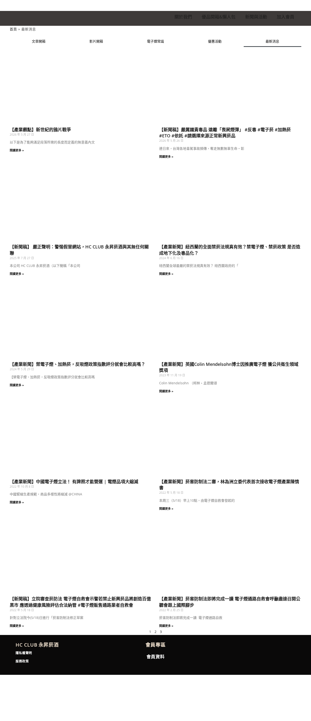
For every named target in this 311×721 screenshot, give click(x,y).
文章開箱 (38, 41)
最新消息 (272, 41)
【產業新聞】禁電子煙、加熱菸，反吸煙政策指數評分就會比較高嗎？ (77, 364)
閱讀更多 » (17, 150)
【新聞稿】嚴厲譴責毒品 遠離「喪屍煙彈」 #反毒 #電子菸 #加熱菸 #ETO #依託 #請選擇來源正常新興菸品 (225, 133)
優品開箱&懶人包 (218, 17)
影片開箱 (96, 41)
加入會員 (285, 17)
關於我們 (183, 17)
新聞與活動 (256, 17)
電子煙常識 (155, 41)
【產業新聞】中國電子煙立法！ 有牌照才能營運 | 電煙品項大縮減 (74, 481)
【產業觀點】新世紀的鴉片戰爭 (40, 129)
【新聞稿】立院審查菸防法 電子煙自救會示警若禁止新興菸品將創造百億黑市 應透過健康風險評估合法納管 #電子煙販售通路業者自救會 (80, 602)
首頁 (13, 29)
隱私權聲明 (24, 653)
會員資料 (155, 656)
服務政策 (22, 661)
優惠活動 (215, 41)
